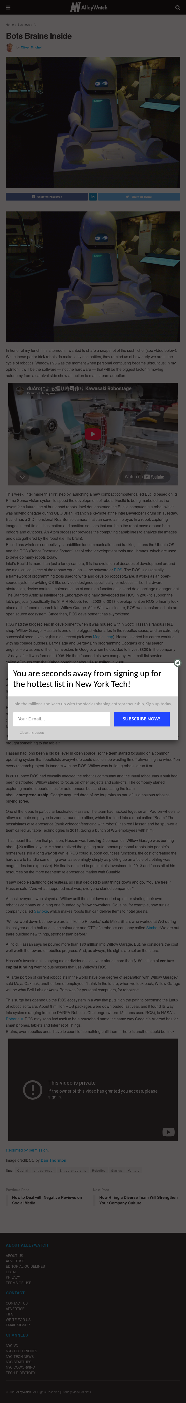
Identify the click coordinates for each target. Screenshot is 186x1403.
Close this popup (32, 733)
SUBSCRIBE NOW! (142, 719)
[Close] (178, 663)
